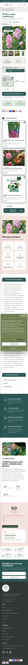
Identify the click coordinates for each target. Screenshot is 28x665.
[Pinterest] (10, 652)
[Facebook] (7, 652)
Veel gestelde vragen (7, 628)
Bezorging (4, 634)
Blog (3, 621)
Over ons (4, 607)
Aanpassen (13, 348)
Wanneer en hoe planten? (10, 380)
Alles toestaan (14, 344)
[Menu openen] (3, 4)
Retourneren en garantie (8, 636)
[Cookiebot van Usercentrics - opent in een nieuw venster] (20, 316)
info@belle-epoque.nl (9, 648)
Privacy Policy (6, 639)
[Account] (22, 4)
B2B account (5, 616)
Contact (4, 618)
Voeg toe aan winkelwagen (16, 210)
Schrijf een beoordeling (10, 526)
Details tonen (20, 339)
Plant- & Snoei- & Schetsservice (10, 613)
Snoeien (6, 383)
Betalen (4, 631)
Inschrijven (14, 577)
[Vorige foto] (4, 38)
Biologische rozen (10, 8)
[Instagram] (3, 652)
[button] (5, 53)
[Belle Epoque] (9, 5)
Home (3, 8)
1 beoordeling (16, 22)
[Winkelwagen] (24, 4)
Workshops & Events (7, 610)
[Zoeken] (19, 4)
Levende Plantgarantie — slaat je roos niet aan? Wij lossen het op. (14, 98)
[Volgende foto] (23, 38)
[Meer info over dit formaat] (9, 75)
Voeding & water (8, 386)
